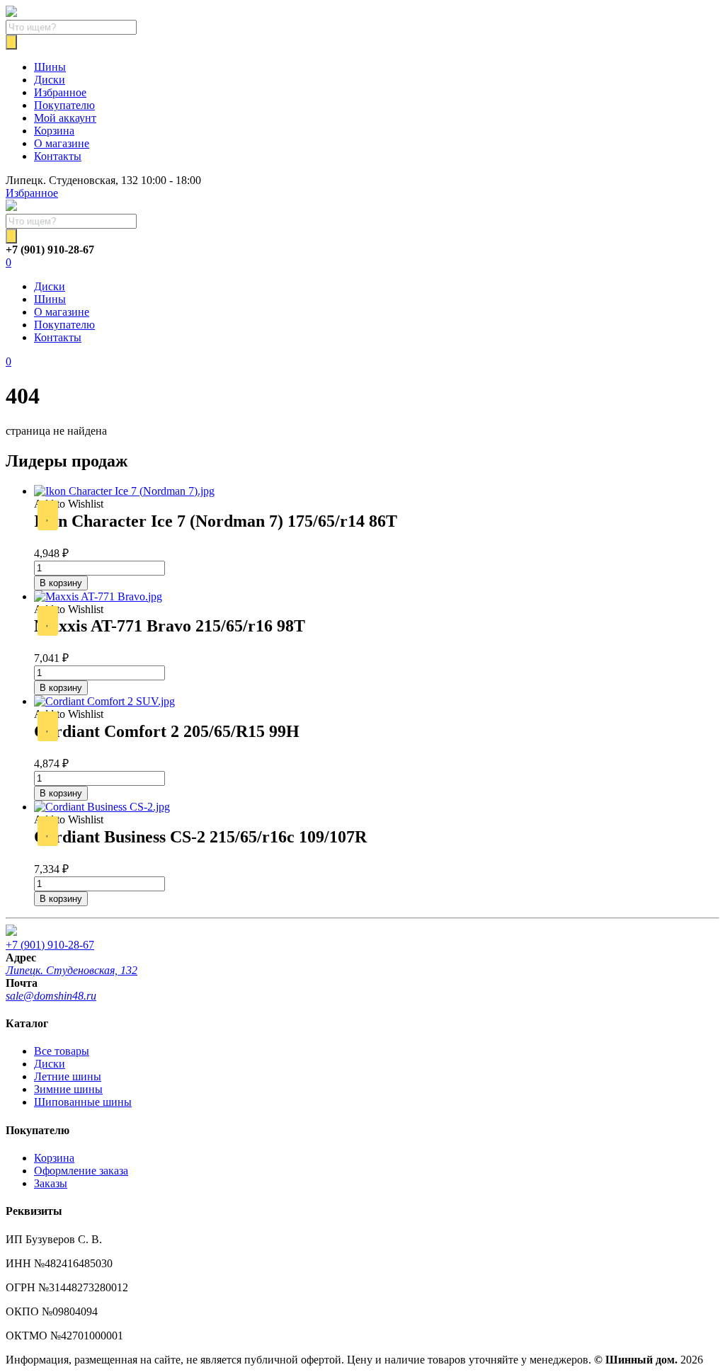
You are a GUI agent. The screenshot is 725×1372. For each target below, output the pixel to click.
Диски (49, 80)
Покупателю (64, 105)
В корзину (61, 583)
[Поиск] (11, 42)
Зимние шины (68, 1089)
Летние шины (67, 1076)
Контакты (57, 156)
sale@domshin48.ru (51, 996)
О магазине (61, 143)
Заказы (50, 1183)
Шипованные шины (83, 1102)
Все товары (61, 1051)
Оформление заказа (81, 1171)
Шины (50, 67)
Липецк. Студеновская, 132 (71, 970)
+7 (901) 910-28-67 (50, 945)
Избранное (60, 92)
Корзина (54, 131)
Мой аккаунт (65, 118)
